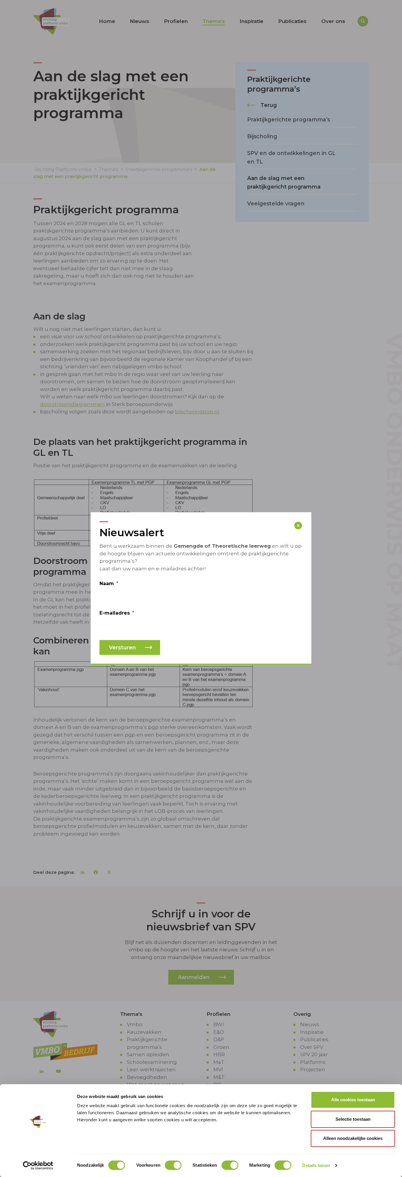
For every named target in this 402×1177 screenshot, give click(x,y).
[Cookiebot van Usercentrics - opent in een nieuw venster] (38, 1165)
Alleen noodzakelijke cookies (353, 1138)
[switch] (173, 1165)
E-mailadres (116, 613)
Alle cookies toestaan (353, 1099)
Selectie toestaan (353, 1119)
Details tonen (316, 1165)
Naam (108, 583)
